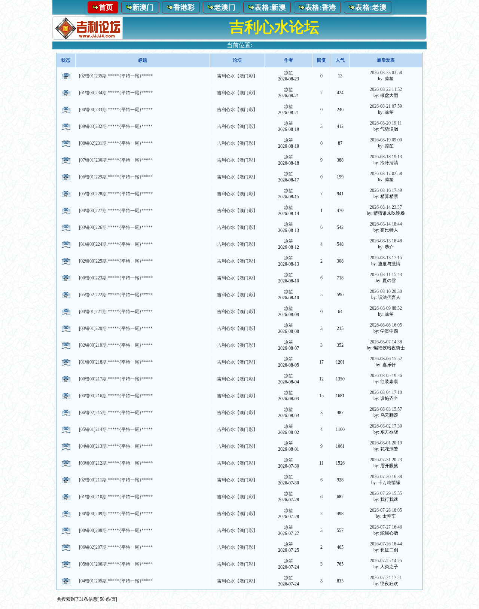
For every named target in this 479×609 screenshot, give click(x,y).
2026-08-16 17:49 (386, 190)
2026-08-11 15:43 (386, 274)
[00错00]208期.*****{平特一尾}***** (116, 530)
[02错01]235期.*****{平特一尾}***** (116, 76)
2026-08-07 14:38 (386, 342)
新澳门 (143, 7)
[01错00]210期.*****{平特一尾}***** (116, 496)
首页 (106, 7)
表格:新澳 (270, 7)
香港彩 (184, 7)
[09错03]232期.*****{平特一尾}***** (116, 126)
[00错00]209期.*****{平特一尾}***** (116, 513)
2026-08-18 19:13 (386, 156)
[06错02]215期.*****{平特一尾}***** (116, 412)
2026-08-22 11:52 (386, 89)
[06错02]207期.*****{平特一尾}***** (116, 547)
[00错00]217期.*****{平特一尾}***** (116, 379)
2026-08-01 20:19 (386, 443)
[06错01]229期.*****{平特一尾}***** (116, 177)
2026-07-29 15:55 (386, 493)
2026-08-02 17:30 (386, 426)
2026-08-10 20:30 (386, 291)
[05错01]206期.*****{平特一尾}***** (116, 564)
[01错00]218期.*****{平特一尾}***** (116, 362)
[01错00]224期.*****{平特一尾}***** (116, 244)
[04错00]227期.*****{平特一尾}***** (116, 210)
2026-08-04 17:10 (386, 392)
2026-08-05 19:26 (386, 375)
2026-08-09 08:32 (386, 308)
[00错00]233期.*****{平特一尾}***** (116, 109)
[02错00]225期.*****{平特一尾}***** (116, 261)
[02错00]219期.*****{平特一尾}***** (116, 345)
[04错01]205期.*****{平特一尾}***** (116, 581)
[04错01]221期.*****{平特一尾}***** (116, 311)
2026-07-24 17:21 (386, 577)
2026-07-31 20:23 (386, 459)
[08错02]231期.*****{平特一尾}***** (116, 143)
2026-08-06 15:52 (386, 358)
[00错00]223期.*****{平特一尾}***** (116, 278)
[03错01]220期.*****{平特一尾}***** (116, 328)
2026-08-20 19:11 (386, 123)
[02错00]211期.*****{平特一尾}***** (116, 480)
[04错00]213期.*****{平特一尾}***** (116, 446)
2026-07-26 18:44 (386, 544)
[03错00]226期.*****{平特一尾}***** (116, 227)
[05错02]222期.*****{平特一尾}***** (116, 294)
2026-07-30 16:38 (386, 476)
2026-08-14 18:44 (386, 224)
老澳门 (225, 7)
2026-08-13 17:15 (386, 257)
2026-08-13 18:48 (386, 241)
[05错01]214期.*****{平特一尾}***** (116, 429)
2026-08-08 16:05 (386, 325)
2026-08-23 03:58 (386, 72)
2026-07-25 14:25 (386, 560)
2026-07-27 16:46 (386, 527)
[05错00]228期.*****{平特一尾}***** (116, 193)
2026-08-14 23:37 (386, 207)
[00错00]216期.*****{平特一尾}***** (116, 395)
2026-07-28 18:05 (386, 510)
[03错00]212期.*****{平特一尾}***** (116, 463)
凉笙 (288, 73)
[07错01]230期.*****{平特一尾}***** (116, 160)
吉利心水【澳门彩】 (237, 76)
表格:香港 (320, 7)
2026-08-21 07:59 (386, 106)
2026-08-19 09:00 (386, 140)
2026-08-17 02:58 (386, 173)
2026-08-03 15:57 (386, 409)
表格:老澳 (371, 7)
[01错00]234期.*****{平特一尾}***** (116, 92)
